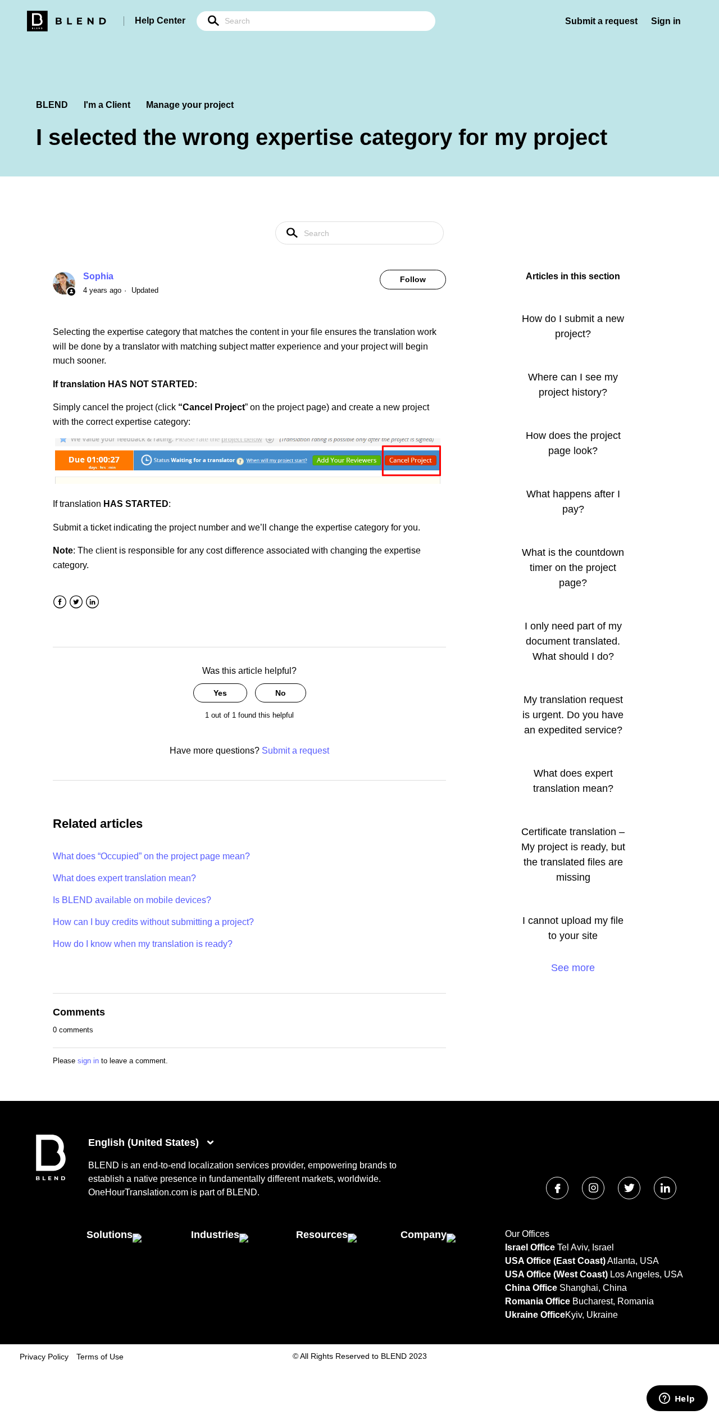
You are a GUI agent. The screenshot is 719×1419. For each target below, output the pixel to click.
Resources (322, 1234)
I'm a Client (107, 105)
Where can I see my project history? (573, 384)
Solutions (110, 1234)
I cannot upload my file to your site (573, 928)
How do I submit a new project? (573, 326)
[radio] (220, 693)
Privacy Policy (44, 1356)
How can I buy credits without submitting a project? (153, 922)
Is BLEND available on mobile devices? (132, 900)
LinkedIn (92, 602)
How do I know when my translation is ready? (143, 944)
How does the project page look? (573, 443)
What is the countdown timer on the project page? (573, 567)
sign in (88, 1061)
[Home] (51, 1177)
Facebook (60, 602)
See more (573, 967)
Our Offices (527, 1234)
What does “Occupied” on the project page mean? (151, 856)
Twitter (76, 602)
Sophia (98, 276)
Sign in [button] (666, 21)
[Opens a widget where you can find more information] (677, 1399)
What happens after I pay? (573, 501)
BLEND (52, 105)
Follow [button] (413, 279)
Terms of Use (100, 1356)
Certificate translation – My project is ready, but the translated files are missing (573, 854)
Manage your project (190, 105)
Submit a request (601, 21)
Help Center (160, 20)
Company (424, 1234)
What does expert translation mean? (124, 878)
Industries (215, 1234)
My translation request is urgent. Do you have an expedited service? (573, 715)
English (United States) (145, 1142)
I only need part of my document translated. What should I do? (573, 641)
